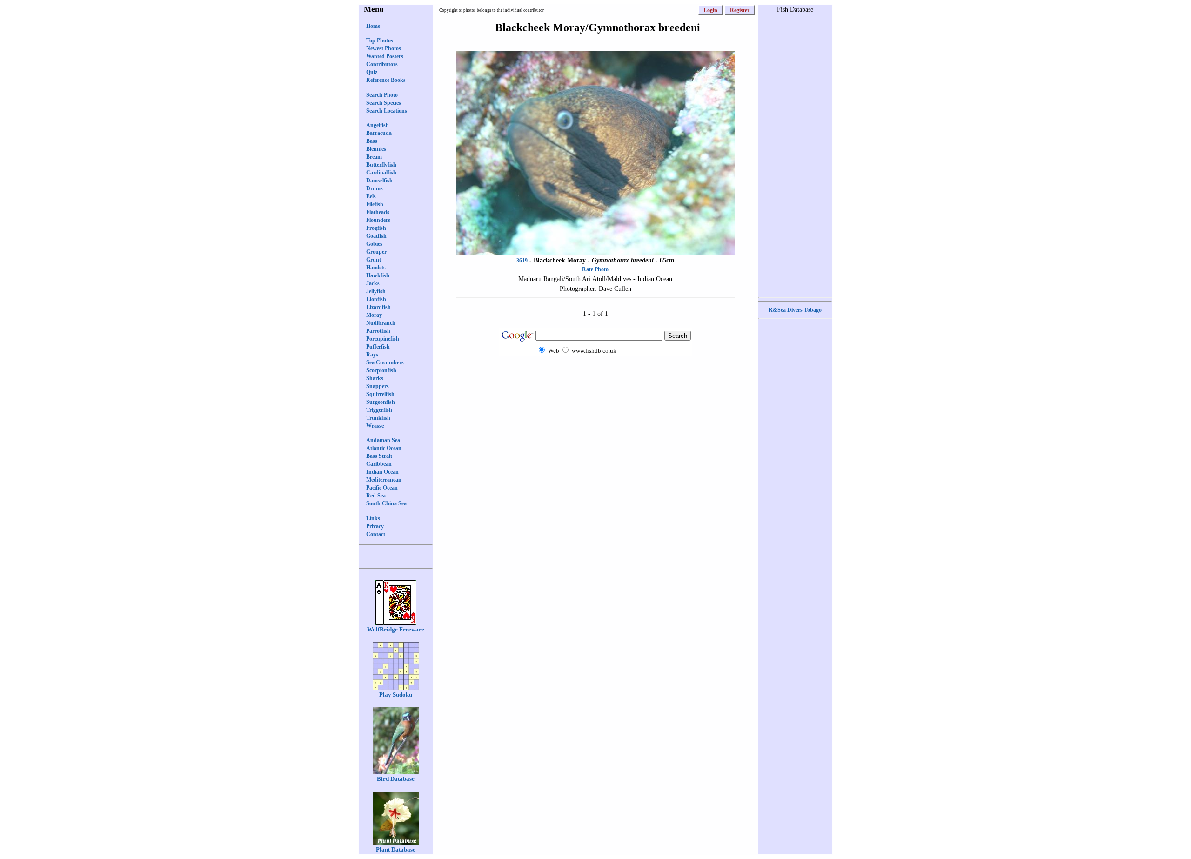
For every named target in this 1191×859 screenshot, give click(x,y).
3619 (522, 260)
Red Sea (376, 495)
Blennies (376, 149)
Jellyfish (376, 291)
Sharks (374, 378)
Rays (372, 354)
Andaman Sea (383, 440)
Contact (375, 534)
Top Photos (379, 40)
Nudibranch (380, 323)
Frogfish (376, 228)
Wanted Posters (384, 56)
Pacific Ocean (382, 487)
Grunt (373, 259)
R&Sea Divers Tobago (795, 310)
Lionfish (376, 299)
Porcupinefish (382, 339)
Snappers (377, 386)
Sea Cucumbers (385, 362)
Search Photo (382, 95)
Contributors (382, 64)
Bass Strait (379, 456)
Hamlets (376, 267)
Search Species (383, 103)
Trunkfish (378, 418)
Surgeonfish (380, 402)
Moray (374, 315)
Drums (374, 188)
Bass (371, 141)
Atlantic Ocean (383, 448)
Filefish (374, 204)
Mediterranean (383, 479)
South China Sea (386, 503)
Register (739, 10)
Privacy (375, 526)
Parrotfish (378, 331)
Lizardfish (378, 307)
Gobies (374, 244)
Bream (374, 157)
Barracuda (379, 133)
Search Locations (386, 110)
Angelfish (377, 125)
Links (373, 518)
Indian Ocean (382, 472)
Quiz (371, 72)
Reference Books (386, 80)
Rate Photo (595, 269)
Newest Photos (383, 48)
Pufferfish (378, 346)
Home (373, 26)
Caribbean (379, 464)
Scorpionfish (381, 370)
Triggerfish (379, 410)
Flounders (378, 220)
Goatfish (376, 236)
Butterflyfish (381, 164)
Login (710, 10)
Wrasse (375, 426)
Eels (371, 196)
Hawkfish (377, 275)
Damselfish (379, 180)
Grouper (376, 251)
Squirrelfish (380, 394)
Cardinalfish (381, 172)
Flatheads (377, 212)
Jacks (373, 283)
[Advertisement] (595, 374)
